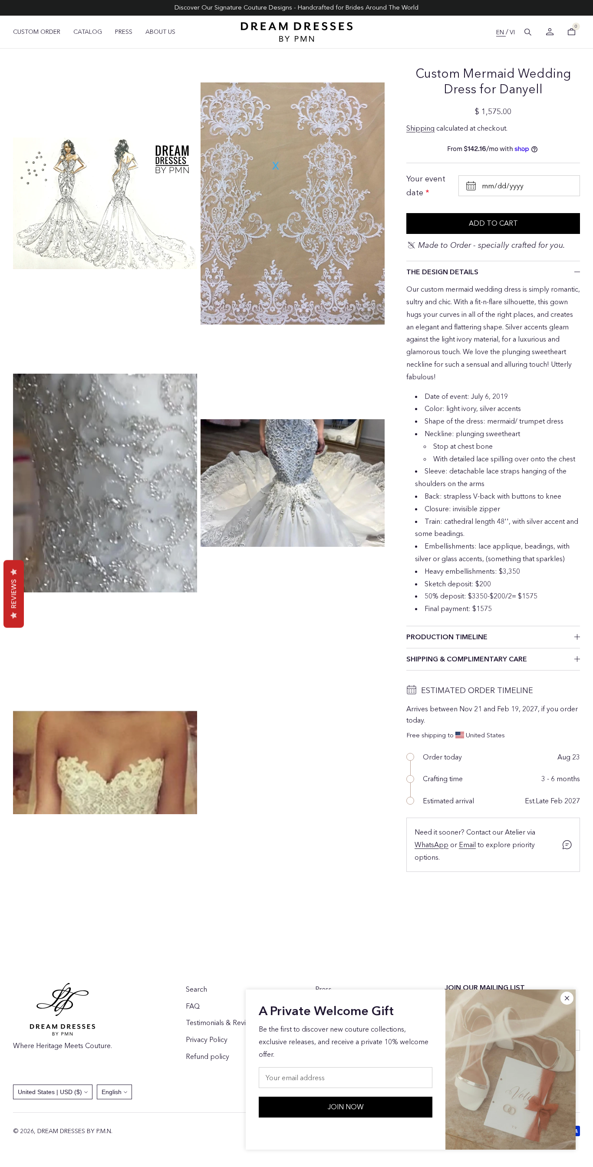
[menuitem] (36, 31)
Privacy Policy (206, 1039)
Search (196, 989)
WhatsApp (431, 844)
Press (323, 989)
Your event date (425, 185)
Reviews (14, 593)
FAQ (193, 1006)
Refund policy (207, 1056)
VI (512, 32)
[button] (528, 32)
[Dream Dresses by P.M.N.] (297, 32)
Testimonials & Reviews (222, 1022)
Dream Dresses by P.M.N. (74, 1131)
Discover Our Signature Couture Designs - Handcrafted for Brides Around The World (296, 7)
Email (467, 844)
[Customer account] (549, 32)
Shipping (420, 128)
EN (501, 32)
